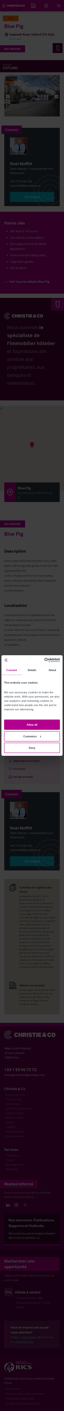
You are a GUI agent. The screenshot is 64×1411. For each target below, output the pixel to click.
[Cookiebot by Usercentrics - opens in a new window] (45, 660)
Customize (30, 736)
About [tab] (52, 669)
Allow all (32, 724)
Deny (32, 747)
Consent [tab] (11, 669)
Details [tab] (32, 669)
